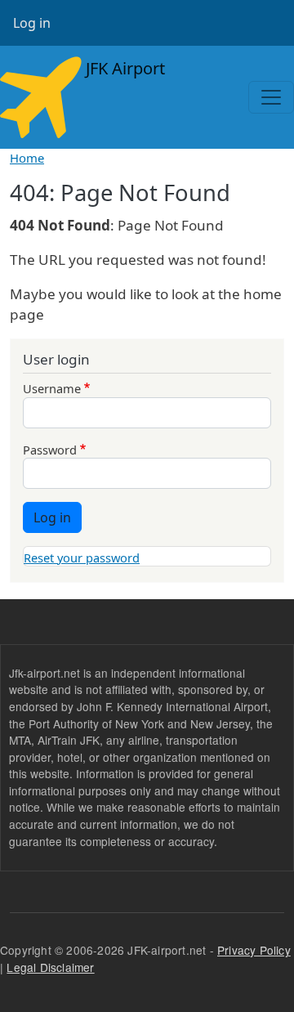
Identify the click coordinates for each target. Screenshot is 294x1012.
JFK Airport (123, 68)
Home (27, 158)
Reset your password (82, 557)
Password (50, 449)
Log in (32, 23)
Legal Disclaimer (50, 967)
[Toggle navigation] (271, 97)
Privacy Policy (254, 950)
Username (52, 388)
